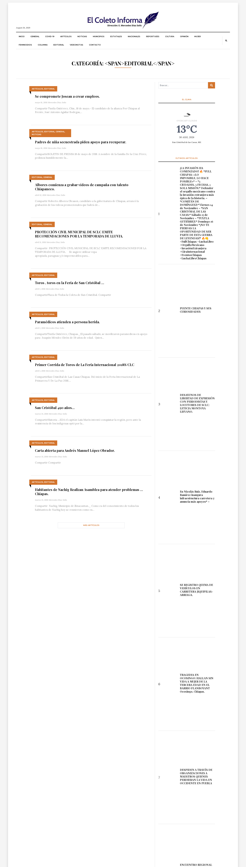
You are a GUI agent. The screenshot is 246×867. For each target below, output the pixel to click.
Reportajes (152, 36)
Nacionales (134, 36)
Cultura (169, 36)
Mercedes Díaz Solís (57, 102)
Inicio (22, 36)
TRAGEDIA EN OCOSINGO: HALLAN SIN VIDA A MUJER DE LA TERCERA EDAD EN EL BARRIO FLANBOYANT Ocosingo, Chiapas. (196, 683)
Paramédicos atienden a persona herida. (67, 322)
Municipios (98, 36)
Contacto (95, 45)
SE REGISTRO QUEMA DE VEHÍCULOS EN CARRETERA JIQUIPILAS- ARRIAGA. (196, 590)
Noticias (82, 36)
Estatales (116, 36)
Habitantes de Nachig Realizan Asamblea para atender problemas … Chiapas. (89, 491)
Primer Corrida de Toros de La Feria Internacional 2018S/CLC (84, 365)
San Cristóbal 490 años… (55, 407)
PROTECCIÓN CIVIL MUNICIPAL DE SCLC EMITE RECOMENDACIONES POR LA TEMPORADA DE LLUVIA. (79, 234)
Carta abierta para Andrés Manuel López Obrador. (75, 450)
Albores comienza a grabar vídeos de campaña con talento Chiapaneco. (81, 187)
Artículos (66, 36)
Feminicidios (25, 45)
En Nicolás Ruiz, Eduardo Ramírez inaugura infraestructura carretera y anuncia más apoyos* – (197, 496)
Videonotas (76, 45)
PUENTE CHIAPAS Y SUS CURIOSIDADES (195, 310)
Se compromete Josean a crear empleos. (67, 96)
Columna (43, 45)
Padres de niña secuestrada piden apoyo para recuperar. (80, 142)
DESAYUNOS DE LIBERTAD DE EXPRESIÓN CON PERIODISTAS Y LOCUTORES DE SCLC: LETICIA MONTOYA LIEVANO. (197, 403)
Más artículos (91, 525)
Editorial (58, 45)
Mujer (197, 36)
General (34, 36)
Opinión (184, 36)
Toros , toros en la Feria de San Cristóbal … (69, 283)
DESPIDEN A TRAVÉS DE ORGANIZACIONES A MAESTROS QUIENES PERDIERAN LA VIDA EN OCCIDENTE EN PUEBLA (196, 776)
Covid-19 (49, 36)
